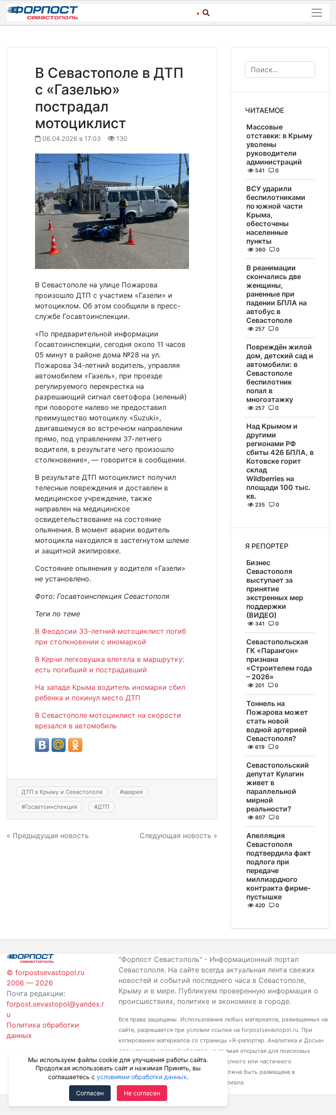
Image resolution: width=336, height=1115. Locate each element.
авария (133, 791)
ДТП (103, 806)
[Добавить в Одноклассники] (75, 745)
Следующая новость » (178, 835)
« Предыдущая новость (48, 835)
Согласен (90, 1093)
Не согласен (142, 1093)
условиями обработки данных (142, 1076)
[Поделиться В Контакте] (42, 745)
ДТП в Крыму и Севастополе (62, 791)
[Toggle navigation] (316, 12)
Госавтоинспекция (51, 806)
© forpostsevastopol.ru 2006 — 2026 (45, 977)
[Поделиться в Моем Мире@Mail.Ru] (59, 745)
